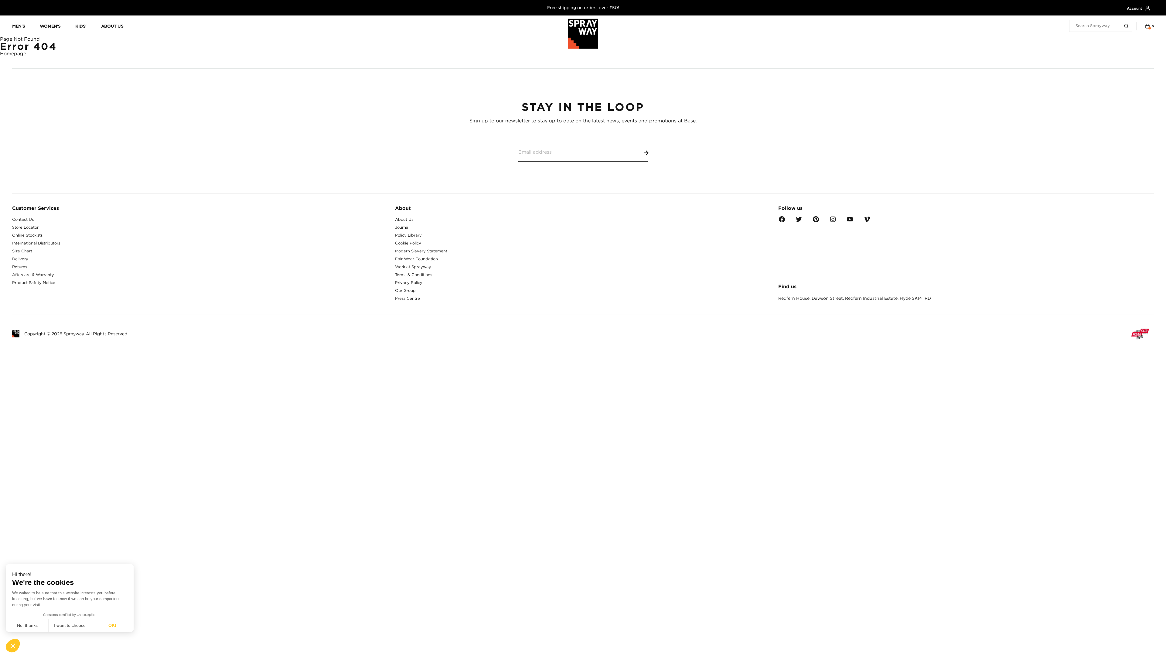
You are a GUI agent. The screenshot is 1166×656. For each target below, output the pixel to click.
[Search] (1126, 26)
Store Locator (25, 227)
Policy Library (408, 235)
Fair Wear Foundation (416, 259)
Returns (19, 267)
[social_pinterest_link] (816, 221)
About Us (404, 219)
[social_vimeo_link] (867, 221)
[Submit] (645, 152)
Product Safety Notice (33, 282)
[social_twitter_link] (799, 221)
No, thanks (27, 625)
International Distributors (36, 243)
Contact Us (23, 219)
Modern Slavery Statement (421, 251)
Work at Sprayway (413, 267)
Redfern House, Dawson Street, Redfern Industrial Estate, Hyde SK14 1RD (854, 298)
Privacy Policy (408, 282)
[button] (12, 645)
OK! (112, 625)
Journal (402, 227)
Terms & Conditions (413, 274)
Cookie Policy (408, 243)
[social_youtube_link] (850, 221)
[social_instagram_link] (833, 221)
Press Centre (407, 298)
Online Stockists (27, 235)
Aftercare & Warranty (33, 274)
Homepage (13, 53)
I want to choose (70, 625)
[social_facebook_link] (782, 221)
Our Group (405, 290)
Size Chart (22, 251)
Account (1134, 8)
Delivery (20, 259)
